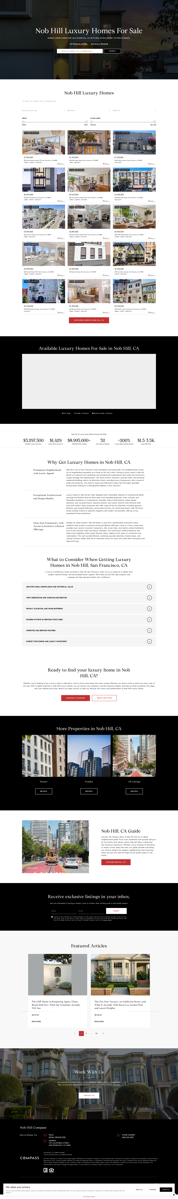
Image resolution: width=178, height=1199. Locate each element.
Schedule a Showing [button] (99, 44)
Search (112, 51)
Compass (96, 1158)
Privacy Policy (107, 920)
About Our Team (104, 698)
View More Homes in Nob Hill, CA (89, 320)
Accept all (166, 1189)
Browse (43, 791)
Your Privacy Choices (89, 1196)
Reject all (139, 1189)
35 (96, 1033)
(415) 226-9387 (128, 1137)
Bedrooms (116, 110)
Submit (116, 911)
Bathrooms (71, 110)
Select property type (29, 110)
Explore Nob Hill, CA (116, 862)
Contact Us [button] (89, 1095)
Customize (152, 1189)
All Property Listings (78, 44)
